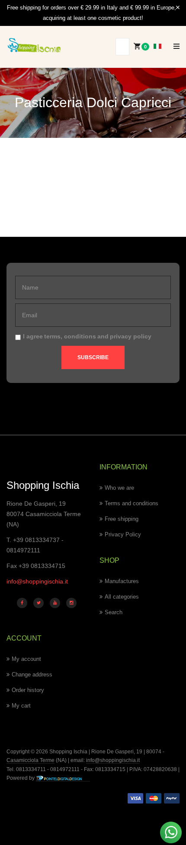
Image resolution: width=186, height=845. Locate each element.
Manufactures (122, 581)
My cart (21, 705)
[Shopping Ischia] (34, 45)
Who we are (119, 488)
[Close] (178, 8)
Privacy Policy (123, 534)
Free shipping (121, 519)
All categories (122, 596)
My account (26, 659)
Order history (28, 690)
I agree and (87, 336)
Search (113, 612)
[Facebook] (22, 603)
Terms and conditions (131, 503)
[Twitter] (38, 603)
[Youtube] (55, 603)
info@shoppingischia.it (37, 581)
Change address (32, 674)
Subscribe (93, 357)
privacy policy (130, 336)
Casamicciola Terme (30, 760)
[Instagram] (71, 603)
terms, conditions (70, 336)
